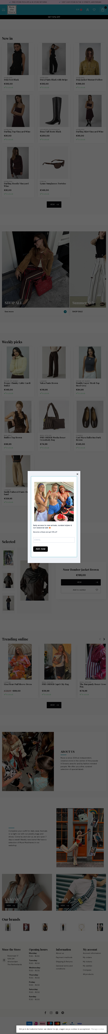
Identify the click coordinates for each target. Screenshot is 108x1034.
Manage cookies (97, 1029)
